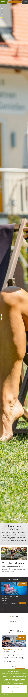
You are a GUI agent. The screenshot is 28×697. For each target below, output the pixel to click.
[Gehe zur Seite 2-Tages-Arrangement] (14, 588)
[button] (1, 315)
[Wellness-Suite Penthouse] (14, 641)
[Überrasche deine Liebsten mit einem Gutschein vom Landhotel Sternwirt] (2, 11)
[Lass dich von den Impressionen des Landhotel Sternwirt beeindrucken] (2, 14)
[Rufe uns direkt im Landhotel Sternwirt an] (2, 8)
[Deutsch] (2, 17)
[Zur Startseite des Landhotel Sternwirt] (18, 517)
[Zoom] (14, 261)
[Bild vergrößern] (14, 553)
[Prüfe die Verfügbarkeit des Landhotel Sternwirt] (2, 6)
